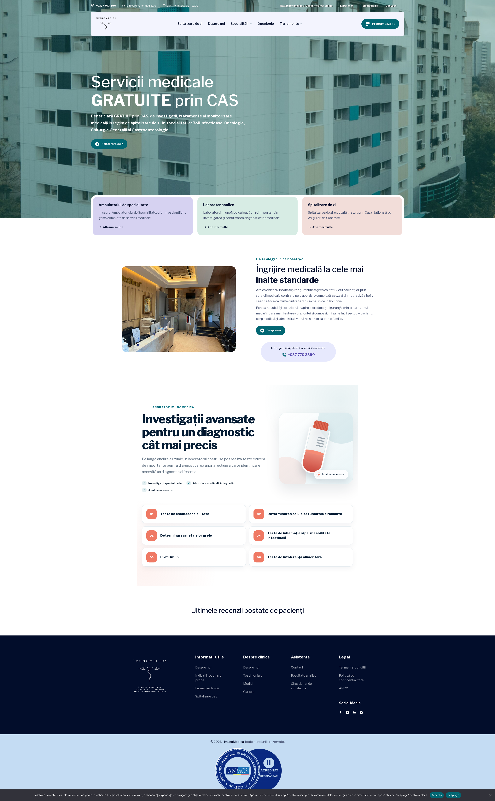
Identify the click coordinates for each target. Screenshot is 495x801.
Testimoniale (252, 675)
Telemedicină (369, 5)
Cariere (248, 692)
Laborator (346, 5)
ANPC (343, 688)
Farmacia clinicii (207, 688)
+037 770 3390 (301, 355)
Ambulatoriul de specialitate (123, 205)
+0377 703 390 (106, 5)
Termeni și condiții (352, 667)
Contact (391, 5)
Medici (248, 683)
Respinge (453, 795)
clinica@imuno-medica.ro (141, 5)
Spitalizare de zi (190, 23)
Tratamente (289, 23)
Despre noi (216, 23)
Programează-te (383, 23)
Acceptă (437, 795)
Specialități (239, 23)
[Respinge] (490, 795)
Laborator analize (218, 205)
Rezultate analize (303, 675)
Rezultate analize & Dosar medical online (306, 5)
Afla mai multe (113, 227)
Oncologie (266, 23)
